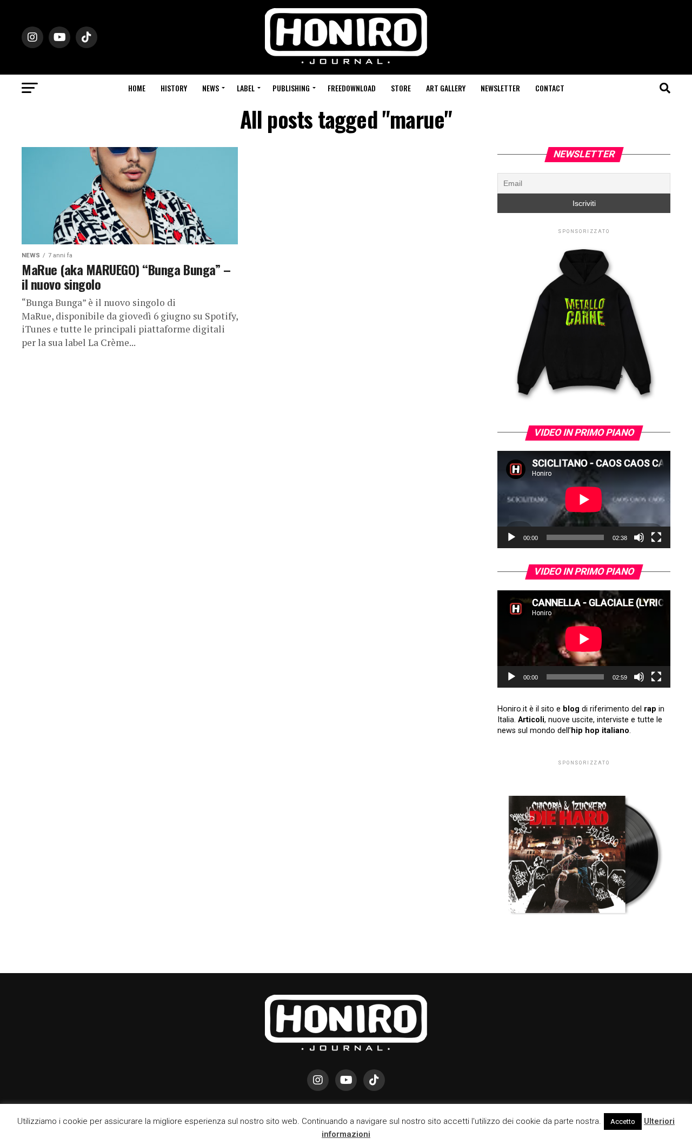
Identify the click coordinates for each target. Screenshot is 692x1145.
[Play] (511, 537)
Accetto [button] (622, 1121)
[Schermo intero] (656, 537)
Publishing (291, 88)
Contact (549, 88)
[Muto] (639, 537)
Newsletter (500, 88)
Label (246, 88)
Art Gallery (445, 88)
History (174, 88)
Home (136, 88)
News (210, 88)
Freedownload (352, 88)
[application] (583, 499)
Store (401, 88)
